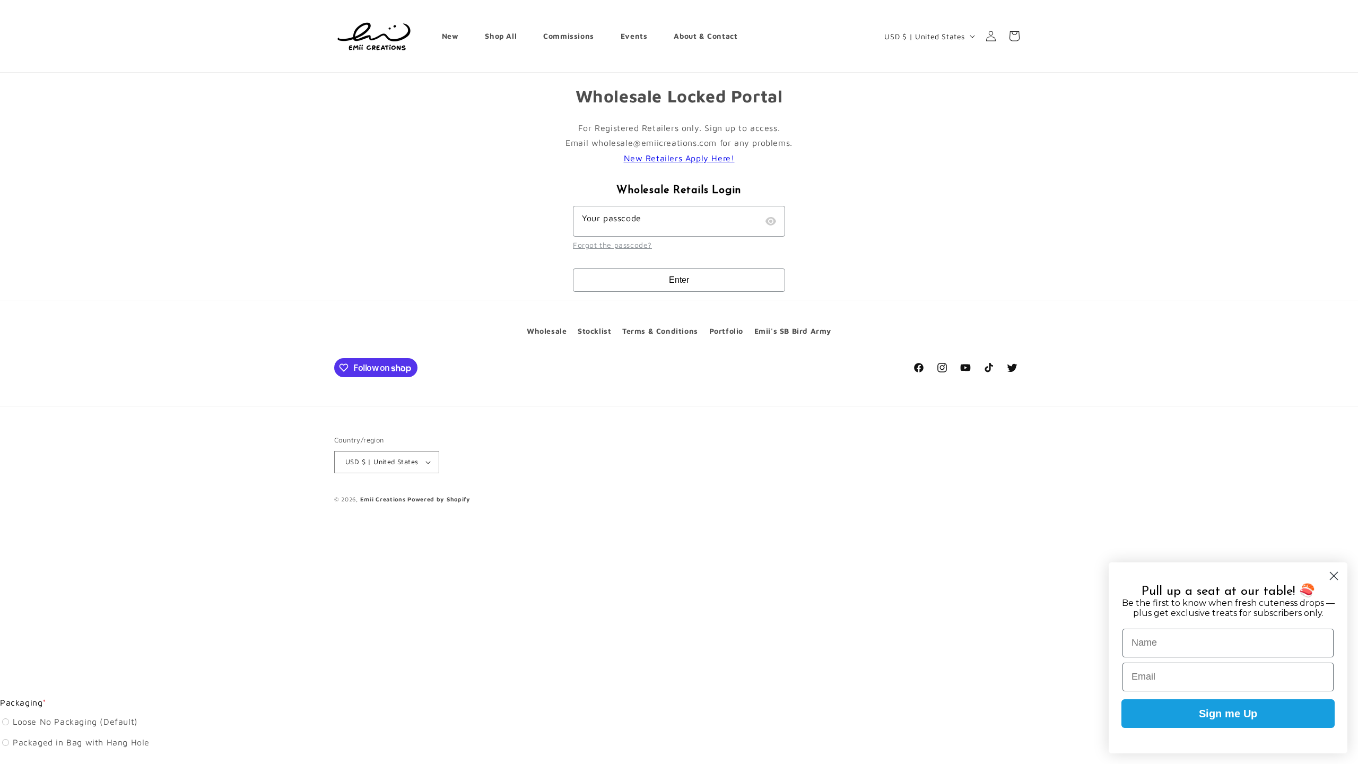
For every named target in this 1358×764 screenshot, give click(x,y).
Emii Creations (383, 499)
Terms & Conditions (660, 330)
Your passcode (611, 218)
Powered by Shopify (439, 499)
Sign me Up (1228, 713)
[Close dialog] (1334, 576)
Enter (679, 279)
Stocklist (594, 330)
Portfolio (726, 330)
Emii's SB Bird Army (792, 330)
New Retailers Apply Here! (679, 158)
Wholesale (547, 330)
